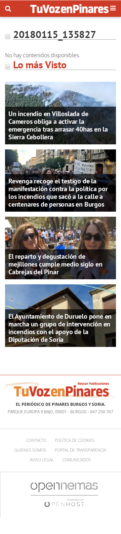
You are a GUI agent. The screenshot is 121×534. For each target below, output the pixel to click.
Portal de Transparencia (80, 450)
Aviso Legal (42, 460)
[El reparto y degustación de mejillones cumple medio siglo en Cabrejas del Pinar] (60, 247)
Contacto (36, 440)
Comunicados (76, 460)
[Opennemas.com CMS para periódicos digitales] (64, 494)
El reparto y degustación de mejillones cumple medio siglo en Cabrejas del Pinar (55, 264)
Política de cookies (74, 440)
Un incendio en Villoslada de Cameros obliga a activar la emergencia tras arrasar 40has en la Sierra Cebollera (58, 125)
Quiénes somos (30, 450)
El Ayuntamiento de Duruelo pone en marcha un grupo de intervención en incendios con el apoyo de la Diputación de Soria (60, 328)
